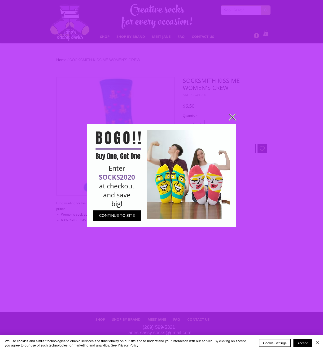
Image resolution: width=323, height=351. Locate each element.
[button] (232, 117)
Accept (302, 343)
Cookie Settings (275, 343)
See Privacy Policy (124, 345)
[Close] (317, 343)
